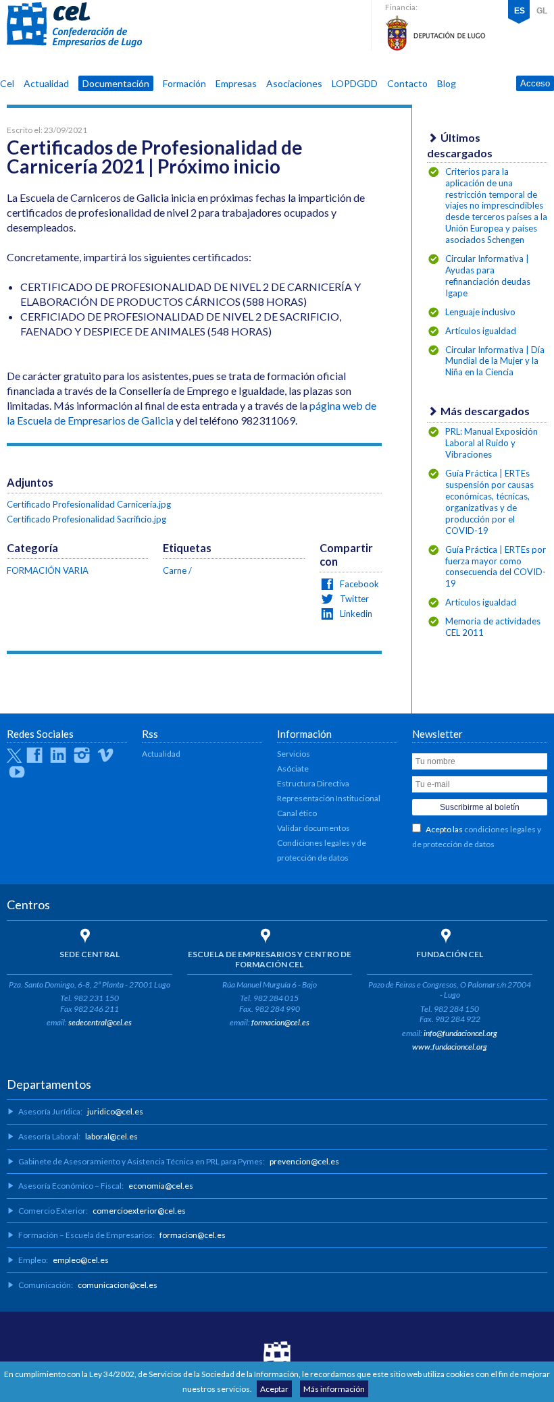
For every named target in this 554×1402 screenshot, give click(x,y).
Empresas (236, 83)
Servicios (293, 754)
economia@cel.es (160, 1186)
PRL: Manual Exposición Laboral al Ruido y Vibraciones (491, 443)
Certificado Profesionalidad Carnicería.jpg (89, 504)
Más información (334, 1389)
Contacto (407, 83)
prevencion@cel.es (304, 1161)
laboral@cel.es (111, 1136)
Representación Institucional (328, 798)
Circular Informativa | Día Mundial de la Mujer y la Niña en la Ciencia (495, 361)
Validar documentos (313, 828)
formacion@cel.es (280, 1022)
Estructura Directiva (313, 783)
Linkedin (355, 613)
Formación (184, 83)
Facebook (358, 583)
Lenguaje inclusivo (480, 311)
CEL (74, 25)
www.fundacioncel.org (449, 1047)
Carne (174, 570)
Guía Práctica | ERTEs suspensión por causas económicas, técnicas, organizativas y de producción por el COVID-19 (489, 502)
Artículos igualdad (480, 330)
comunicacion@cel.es (117, 1285)
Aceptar (274, 1389)
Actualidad (46, 83)
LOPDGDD (355, 83)
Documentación (115, 83)
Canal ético (297, 813)
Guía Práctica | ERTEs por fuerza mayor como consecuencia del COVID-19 (495, 566)
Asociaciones (294, 83)
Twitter (353, 598)
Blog (446, 83)
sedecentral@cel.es (100, 1022)
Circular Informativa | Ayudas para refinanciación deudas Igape (487, 275)
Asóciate (293, 768)
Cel (7, 83)
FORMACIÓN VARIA (48, 570)
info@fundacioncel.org (460, 1033)
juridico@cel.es (115, 1111)
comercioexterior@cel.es (139, 1211)
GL (541, 11)
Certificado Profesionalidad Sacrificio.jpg (86, 519)
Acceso (535, 83)
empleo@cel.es (81, 1260)
